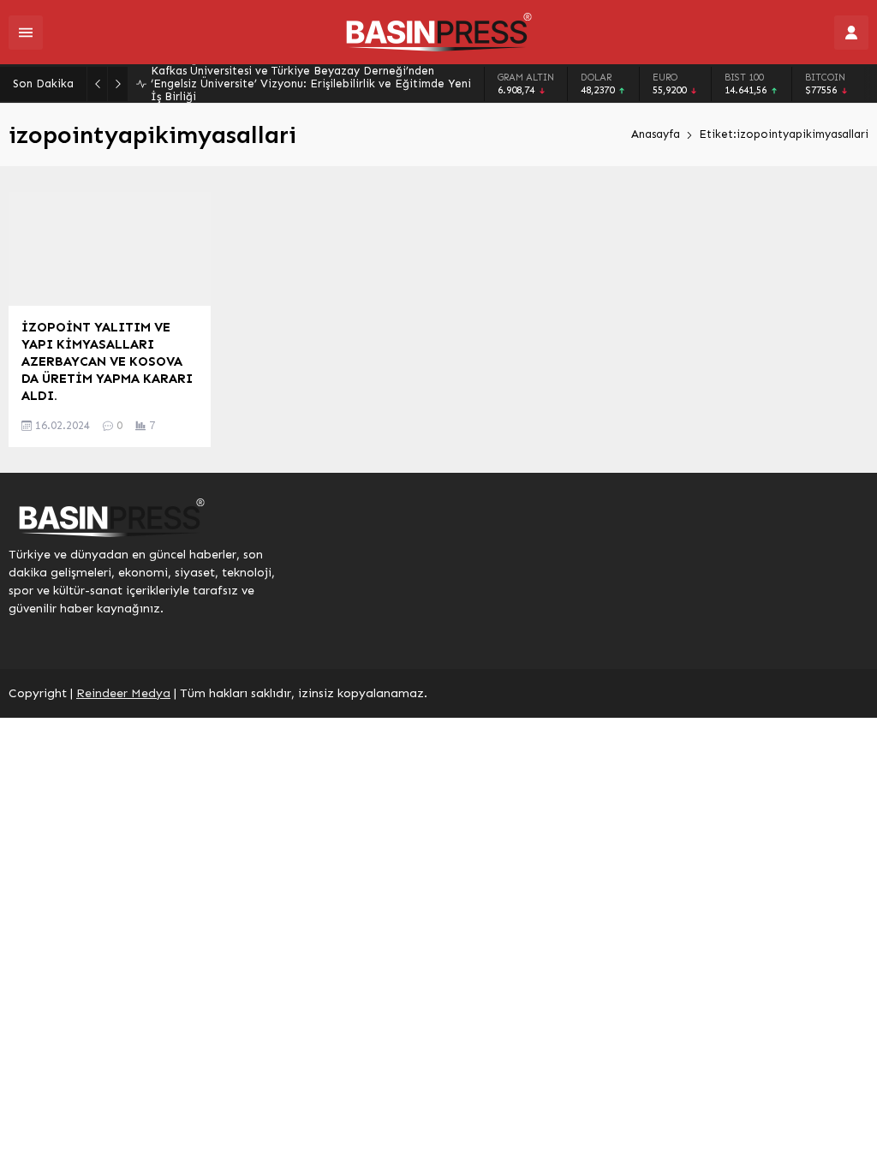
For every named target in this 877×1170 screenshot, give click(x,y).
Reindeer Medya (123, 693)
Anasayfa (655, 134)
